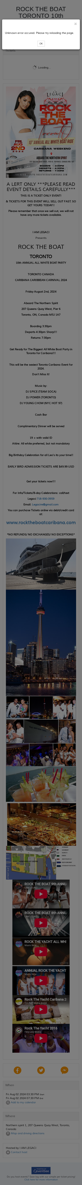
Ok (41, 43)
